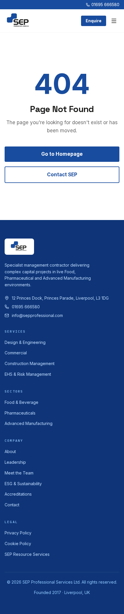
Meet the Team (19, 472)
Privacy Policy (18, 532)
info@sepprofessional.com (37, 315)
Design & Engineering (25, 342)
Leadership (15, 462)
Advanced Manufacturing (28, 423)
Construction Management (30, 363)
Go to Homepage (62, 154)
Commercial (16, 352)
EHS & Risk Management (28, 374)
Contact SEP (62, 174)
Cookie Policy (18, 543)
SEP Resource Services (27, 554)
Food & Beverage (21, 402)
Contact (12, 504)
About (10, 451)
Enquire (94, 20)
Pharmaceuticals (20, 412)
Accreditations (18, 494)
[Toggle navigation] (113, 20)
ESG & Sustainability (23, 483)
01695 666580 (105, 4)
